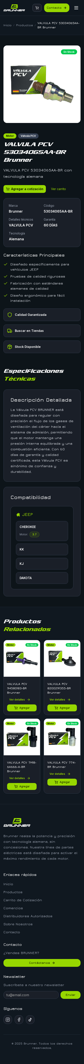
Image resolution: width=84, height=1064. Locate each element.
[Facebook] (19, 1019)
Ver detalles (17, 699)
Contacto (54, 7)
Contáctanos (39, 962)
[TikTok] (30, 1019)
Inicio (7, 25)
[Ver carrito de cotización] (37, 8)
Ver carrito (58, 189)
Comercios (13, 908)
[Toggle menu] (76, 7)
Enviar (70, 994)
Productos (24, 25)
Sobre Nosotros (18, 924)
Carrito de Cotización (22, 900)
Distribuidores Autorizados (28, 916)
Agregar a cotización (27, 189)
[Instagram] (7, 1019)
